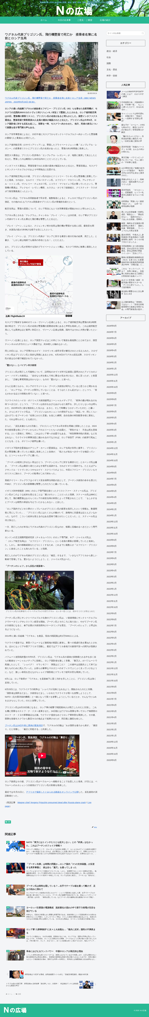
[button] (143, 33)
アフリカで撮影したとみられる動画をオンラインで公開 (52, 792)
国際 (8, 822)
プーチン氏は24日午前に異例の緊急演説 (24, 725)
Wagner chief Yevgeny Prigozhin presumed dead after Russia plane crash (51, 802)
